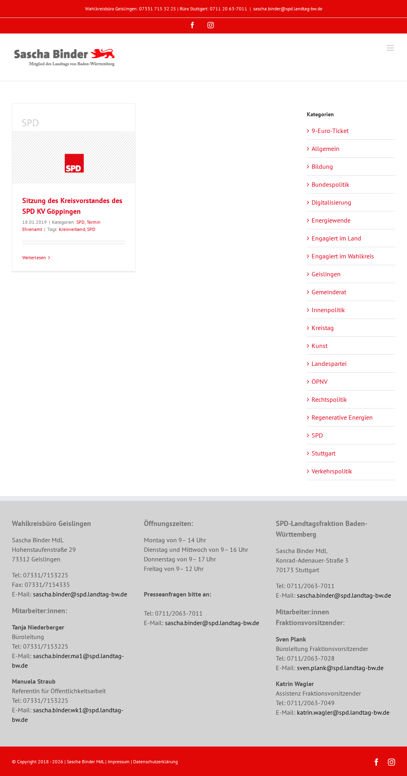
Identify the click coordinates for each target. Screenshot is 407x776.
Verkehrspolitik (332, 471)
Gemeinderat (329, 292)
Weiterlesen (34, 257)
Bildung (322, 166)
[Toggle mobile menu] (391, 48)
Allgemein (325, 148)
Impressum (119, 761)
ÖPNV (320, 381)
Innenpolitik (328, 310)
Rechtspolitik (329, 399)
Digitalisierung (331, 202)
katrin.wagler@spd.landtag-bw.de (343, 712)
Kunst (320, 346)
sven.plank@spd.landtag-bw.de (340, 668)
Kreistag (323, 328)
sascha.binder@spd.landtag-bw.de (287, 9)
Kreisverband (72, 229)
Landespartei (329, 363)
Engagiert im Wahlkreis (343, 256)
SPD (80, 222)
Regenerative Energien (342, 417)
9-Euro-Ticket (330, 131)
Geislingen (326, 274)
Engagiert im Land (336, 238)
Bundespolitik (330, 184)
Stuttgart (323, 453)
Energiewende (331, 220)
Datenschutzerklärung (155, 761)
